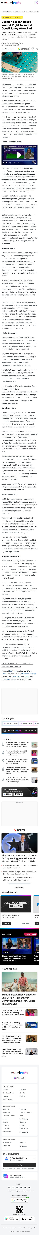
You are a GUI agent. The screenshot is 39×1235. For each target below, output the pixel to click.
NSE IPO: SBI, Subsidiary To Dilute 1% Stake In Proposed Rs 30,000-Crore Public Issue (12, 1026)
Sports (5, 1122)
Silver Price (24, 1128)
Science (6, 1125)
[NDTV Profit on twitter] (13, 1187)
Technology (24, 1119)
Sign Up (19, 1165)
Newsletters (7, 1142)
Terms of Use (13, 1228)
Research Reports (26, 1113)
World (21, 43)
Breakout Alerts (8, 1093)
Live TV (22, 1093)
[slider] (19, 160)
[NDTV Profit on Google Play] (11, 1219)
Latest (7, 680)
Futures (5, 1096)
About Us (5, 1228)
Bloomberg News (12, 43)
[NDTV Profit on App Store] (27, 1219)
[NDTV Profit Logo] (20, 1072)
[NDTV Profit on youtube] (25, 1187)
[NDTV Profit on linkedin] (21, 1187)
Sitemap (30, 1228)
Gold (18, 677)
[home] (12, 2)
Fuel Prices (7, 1132)
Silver (27, 677)
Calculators (24, 1132)
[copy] (37, 49)
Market (4, 674)
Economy (6, 1113)
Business (12, 671)
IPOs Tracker (7, 1099)
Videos (22, 1125)
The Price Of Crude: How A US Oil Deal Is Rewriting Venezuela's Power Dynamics (13, 1012)
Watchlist (23, 1090)
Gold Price (6, 1128)
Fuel (14, 677)
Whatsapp (23, 1146)
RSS (35, 1228)
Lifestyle (23, 1122)
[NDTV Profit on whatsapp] (29, 1187)
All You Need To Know (10, 915)
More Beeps (19, 887)
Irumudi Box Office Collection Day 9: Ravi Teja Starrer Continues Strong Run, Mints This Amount (19, 999)
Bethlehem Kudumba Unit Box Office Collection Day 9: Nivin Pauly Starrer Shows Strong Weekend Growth (12, 1039)
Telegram (23, 1142)
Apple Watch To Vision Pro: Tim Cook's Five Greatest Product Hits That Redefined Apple (12, 1052)
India (21, 1116)
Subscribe (6, 923)
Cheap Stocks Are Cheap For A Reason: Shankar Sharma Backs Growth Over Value (14, 958)
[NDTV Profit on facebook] (9, 1187)
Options (22, 1096)
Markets (6, 1109)
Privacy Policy (22, 1228)
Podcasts (6, 1146)
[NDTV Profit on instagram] (17, 1187)
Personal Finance (29, 674)
